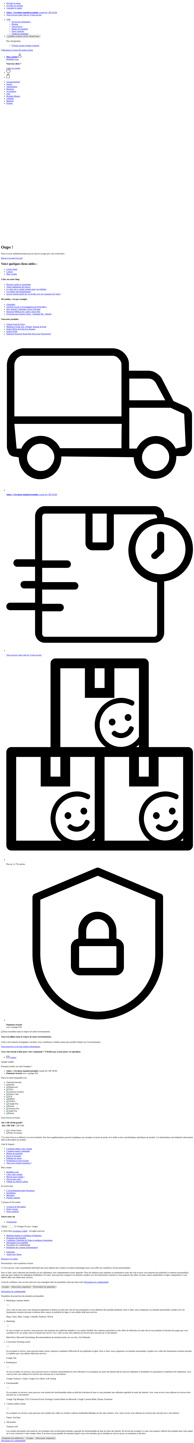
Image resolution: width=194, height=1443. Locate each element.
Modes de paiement (20, 29)
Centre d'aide (11, 269)
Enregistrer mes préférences (13, 1438)
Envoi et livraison (13, 1156)
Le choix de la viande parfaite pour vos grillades (26, 289)
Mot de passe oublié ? (15, 1177)
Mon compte (11, 274)
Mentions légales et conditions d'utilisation (23, 1235)
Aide (8, 19)
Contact (9, 272)
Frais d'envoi (17, 26)
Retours (15, 24)
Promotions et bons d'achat (17, 1161)
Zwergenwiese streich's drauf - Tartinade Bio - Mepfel (28, 314)
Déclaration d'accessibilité (17, 1243)
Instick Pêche (11, 331)
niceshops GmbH (20, 1231)
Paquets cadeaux (13, 1198)
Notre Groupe (12, 1209)
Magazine (10, 1195)
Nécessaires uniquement (21, 1287)
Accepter (5, 1287)
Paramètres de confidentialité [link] (18, 1245)
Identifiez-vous (12, 59)
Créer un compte (13, 68)
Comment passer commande (18, 1151)
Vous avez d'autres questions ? (19, 1163)
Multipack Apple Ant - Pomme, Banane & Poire (26, 327)
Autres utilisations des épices (18, 287)
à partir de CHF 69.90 (31, 12)
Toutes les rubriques (20, 34)
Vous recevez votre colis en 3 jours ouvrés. (24, 15)
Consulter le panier (14, 8)
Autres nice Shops (14, 1254)
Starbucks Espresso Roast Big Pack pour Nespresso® (28, 334)
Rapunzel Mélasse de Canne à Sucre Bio (23, 311)
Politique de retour (14, 1158)
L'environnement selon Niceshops (20, 1190)
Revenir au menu (13, 3)
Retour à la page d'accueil (11, 258)
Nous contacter (18, 31)
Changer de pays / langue (27, 1226)
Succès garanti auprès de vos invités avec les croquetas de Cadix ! (33, 294)
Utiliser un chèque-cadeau (17, 1181)
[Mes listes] (8, 72)
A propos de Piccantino (16, 1207)
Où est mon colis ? (14, 1179)
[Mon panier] (99, 76)
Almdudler (10, 304)
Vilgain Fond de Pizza (15, 324)
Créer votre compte (14, 1174)
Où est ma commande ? (21, 22)
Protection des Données (16, 1238)
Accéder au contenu (14, 5)
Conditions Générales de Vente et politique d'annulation (29, 1240)
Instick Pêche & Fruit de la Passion (20, 329)
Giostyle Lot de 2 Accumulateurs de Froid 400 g (26, 307)
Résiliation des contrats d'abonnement (22, 1247)
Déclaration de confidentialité (96, 1282)
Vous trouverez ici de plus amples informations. (20, 1046)
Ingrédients (11, 1193)
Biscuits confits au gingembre (18, 284)
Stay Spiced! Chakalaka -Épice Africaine (23, 309)
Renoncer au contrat (9, 1259)
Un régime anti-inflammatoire (18, 292)
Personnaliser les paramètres (44, 1287)
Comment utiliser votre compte (19, 1149)
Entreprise (10, 1252)
